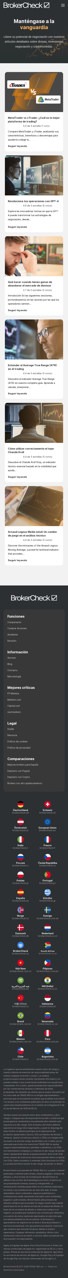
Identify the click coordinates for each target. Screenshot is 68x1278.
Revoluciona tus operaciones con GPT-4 (33, 201)
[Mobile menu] (63, 5)
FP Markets (13, 693)
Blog (9, 664)
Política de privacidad (18, 747)
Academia (12, 634)
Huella (10, 729)
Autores (11, 657)
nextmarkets (14, 712)
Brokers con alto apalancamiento (24, 783)
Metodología (14, 676)
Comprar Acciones (17, 628)
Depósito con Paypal (18, 771)
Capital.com (13, 705)
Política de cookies (17, 741)
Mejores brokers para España (22, 764)
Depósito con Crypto (18, 777)
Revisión (11, 640)
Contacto (12, 670)
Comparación (14, 622)
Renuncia (12, 735)
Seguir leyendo (17, 146)
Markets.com (14, 699)
